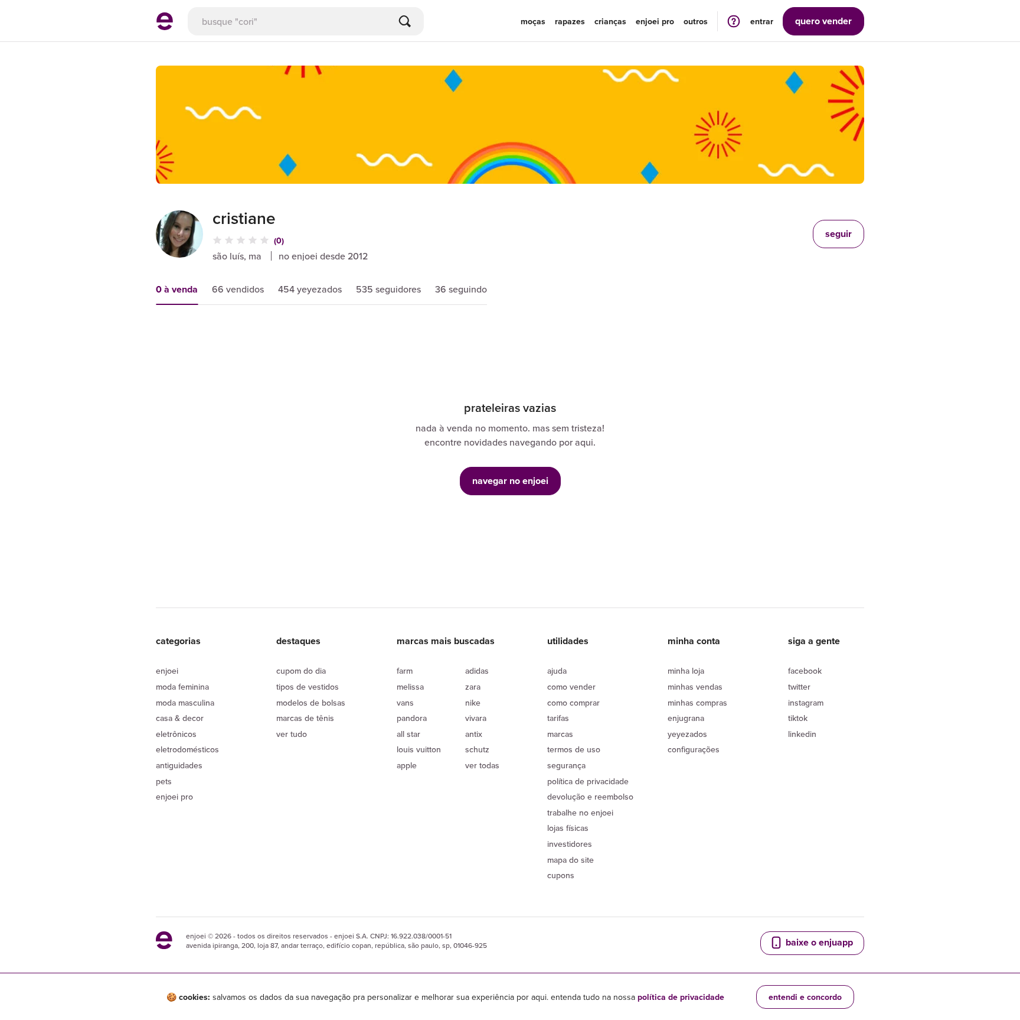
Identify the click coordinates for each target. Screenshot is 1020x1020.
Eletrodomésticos (187, 749)
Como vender (571, 687)
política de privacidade (681, 997)
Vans (405, 703)
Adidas (477, 671)
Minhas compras (697, 703)
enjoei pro (655, 21)
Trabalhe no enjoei (580, 812)
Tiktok (798, 718)
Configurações (694, 749)
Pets (164, 781)
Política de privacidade (588, 781)
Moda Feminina (182, 687)
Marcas (560, 734)
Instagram (805, 703)
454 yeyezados (310, 288)
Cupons (560, 875)
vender (823, 21)
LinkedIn (802, 734)
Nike (472, 703)
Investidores (569, 844)
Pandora (412, 718)
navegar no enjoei (510, 481)
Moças (533, 21)
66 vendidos (238, 288)
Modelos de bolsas (310, 703)
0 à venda (177, 289)
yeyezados (687, 734)
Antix (473, 734)
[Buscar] (405, 21)
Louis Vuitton (419, 749)
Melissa (410, 687)
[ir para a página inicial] (165, 26)
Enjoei (167, 671)
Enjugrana (686, 718)
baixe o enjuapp (818, 942)
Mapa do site (570, 860)
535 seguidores (388, 288)
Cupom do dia (301, 671)
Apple (407, 765)
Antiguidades (179, 765)
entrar (761, 21)
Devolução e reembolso (590, 797)
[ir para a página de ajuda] (734, 21)
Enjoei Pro (174, 797)
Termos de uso (573, 749)
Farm (405, 671)
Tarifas (558, 718)
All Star (408, 734)
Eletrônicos (176, 734)
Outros (696, 21)
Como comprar (573, 703)
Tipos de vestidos (307, 687)
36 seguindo (461, 288)
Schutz (477, 749)
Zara (472, 687)
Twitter (799, 687)
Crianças (610, 21)
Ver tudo (291, 734)
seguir (838, 234)
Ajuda (557, 671)
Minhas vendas (695, 687)
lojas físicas (568, 828)
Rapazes (570, 21)
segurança (566, 765)
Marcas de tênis (305, 718)
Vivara (475, 718)
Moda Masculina (185, 703)
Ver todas (482, 765)
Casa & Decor (180, 718)
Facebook (805, 671)
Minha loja (686, 671)
